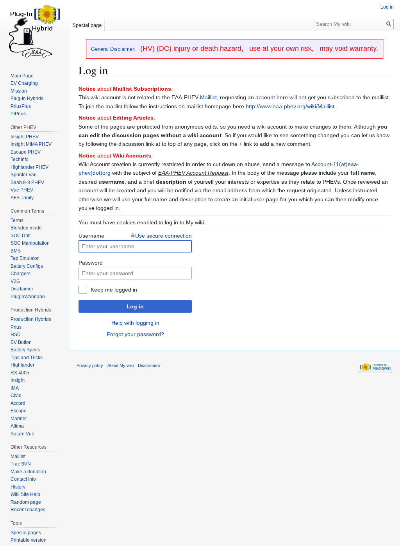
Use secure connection (163, 236)
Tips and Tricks (27, 357)
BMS (16, 251)
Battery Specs (25, 350)
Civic (16, 395)
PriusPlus (21, 106)
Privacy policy (90, 365)
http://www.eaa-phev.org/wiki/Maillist (290, 106)
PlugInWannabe (28, 296)
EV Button (21, 342)
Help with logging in (135, 323)
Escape (19, 411)
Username (91, 236)
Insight (18, 380)
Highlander (22, 365)
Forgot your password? (135, 334)
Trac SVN (21, 464)
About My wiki (120, 365)
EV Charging (24, 83)
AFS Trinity (22, 197)
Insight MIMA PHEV (31, 144)
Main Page (22, 76)
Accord (18, 403)
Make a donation (28, 471)
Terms (17, 220)
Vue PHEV (22, 190)
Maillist (208, 97)
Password (91, 263)
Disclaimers (149, 365)
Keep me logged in (114, 289)
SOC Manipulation (30, 243)
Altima (17, 426)
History (18, 487)
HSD (16, 334)
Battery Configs (27, 266)
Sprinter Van (24, 174)
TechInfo (20, 159)
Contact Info (23, 479)
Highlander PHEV (29, 167)
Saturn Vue (22, 434)
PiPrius (18, 113)
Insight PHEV (25, 137)
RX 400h (20, 373)
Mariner (19, 418)
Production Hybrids (31, 319)
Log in (135, 306)
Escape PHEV (26, 152)
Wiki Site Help (25, 494)
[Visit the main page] (34, 31)
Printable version (28, 540)
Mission (19, 91)
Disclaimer (22, 289)
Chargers (20, 273)
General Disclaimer (112, 49)
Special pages (26, 532)
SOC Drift (20, 235)
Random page (26, 502)
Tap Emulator (25, 258)
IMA (15, 388)
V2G (15, 281)
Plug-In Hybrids (27, 98)
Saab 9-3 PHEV (27, 182)
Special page (87, 25)
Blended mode (26, 228)
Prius (16, 327)
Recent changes (28, 509)
